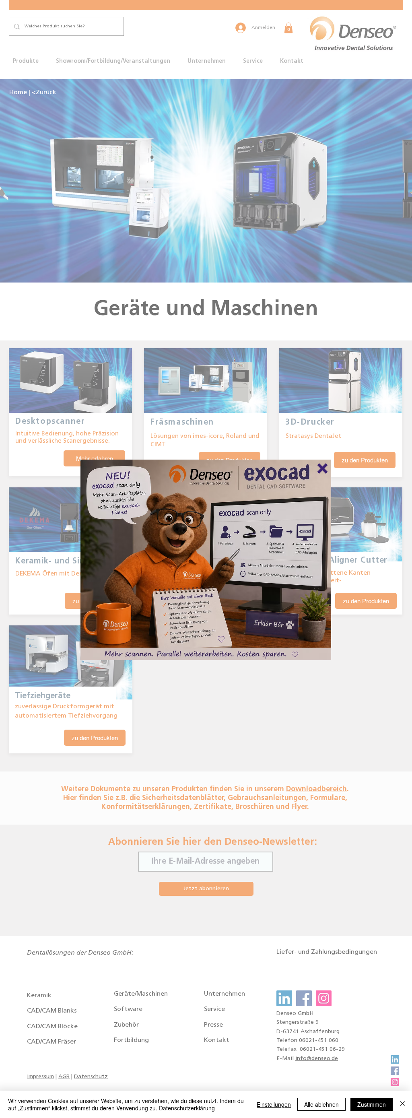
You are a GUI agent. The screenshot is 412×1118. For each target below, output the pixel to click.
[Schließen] (402, 1104)
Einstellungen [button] (274, 1104)
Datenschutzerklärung (187, 1108)
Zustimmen (371, 1104)
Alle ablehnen (321, 1104)
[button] (322, 468)
